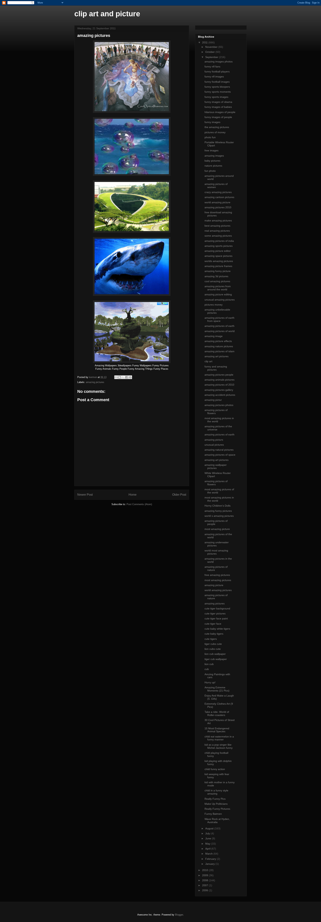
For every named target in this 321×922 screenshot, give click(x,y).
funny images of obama (218, 101)
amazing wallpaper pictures (216, 466)
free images (211, 150)
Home (133, 494)
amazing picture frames (218, 266)
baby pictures (212, 160)
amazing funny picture (218, 271)
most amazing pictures (218, 580)
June (208, 838)
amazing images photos (219, 61)
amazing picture (214, 585)
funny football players (217, 71)
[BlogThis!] (119, 377)
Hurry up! (210, 682)
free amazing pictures (217, 574)
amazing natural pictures (219, 449)
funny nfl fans (212, 66)
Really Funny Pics (215, 798)
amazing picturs (214, 439)
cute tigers (211, 638)
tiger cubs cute (213, 643)
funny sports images (216, 96)
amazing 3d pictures (216, 276)
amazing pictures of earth (219, 325)
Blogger (179, 914)
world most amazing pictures (216, 552)
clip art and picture (107, 14)
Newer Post (85, 494)
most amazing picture (217, 529)
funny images (212, 122)
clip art (208, 361)
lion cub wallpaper (215, 653)
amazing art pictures (216, 356)
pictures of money (215, 132)
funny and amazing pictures (216, 368)
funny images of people (218, 117)
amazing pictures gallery (219, 389)
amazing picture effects (218, 341)
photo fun (210, 137)
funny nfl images (214, 76)
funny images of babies (218, 106)
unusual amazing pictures (220, 299)
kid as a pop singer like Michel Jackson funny (219, 746)
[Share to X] (123, 377)
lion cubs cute (213, 648)
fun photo (210, 170)
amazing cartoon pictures (219, 197)
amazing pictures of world (220, 331)
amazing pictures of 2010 (219, 384)
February (211, 858)
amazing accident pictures (220, 394)
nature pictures (213, 165)
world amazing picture (217, 202)
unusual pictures (214, 444)
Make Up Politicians (216, 803)
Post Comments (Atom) (139, 504)
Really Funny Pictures (217, 808)
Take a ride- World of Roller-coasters (217, 713)
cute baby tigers (214, 633)
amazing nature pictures (219, 346)
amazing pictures (95, 382)
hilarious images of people (220, 112)
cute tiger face (213, 623)
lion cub (209, 664)
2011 (205, 42)
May (208, 843)
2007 (205, 885)
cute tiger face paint (216, 618)
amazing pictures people (219, 374)
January (210, 863)
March (209, 853)
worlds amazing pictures (219, 261)
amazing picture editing (218, 294)
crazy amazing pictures (218, 192)
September (212, 57)
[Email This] (116, 377)
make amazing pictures (218, 220)
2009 (205, 875)
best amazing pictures (217, 225)
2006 (205, 890)
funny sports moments (218, 91)
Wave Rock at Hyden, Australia (217, 820)
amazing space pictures (218, 255)
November (211, 46)
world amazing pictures (218, 590)
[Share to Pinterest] (130, 377)
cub (207, 669)
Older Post (179, 494)
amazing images (214, 155)
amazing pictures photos (219, 405)
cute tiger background (217, 608)
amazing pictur (213, 399)
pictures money (214, 304)
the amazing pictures (217, 127)
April (208, 848)
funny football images (217, 81)
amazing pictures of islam (219, 351)
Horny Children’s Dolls (218, 505)
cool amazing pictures (217, 281)
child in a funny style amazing (216, 792)
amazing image (214, 336)
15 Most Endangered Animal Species (217, 730)
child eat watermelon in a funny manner (219, 738)
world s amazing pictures (219, 515)
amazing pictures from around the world (218, 288)
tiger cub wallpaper (216, 659)
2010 (205, 870)
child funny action (215, 769)
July (208, 833)
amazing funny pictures (218, 510)
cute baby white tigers (217, 628)
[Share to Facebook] (127, 377)
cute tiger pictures (215, 613)
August (209, 828)
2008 (205, 880)
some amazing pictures (218, 235)
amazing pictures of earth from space (219, 319)
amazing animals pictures (219, 379)
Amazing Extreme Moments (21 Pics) (217, 689)
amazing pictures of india (219, 240)
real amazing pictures (217, 230)
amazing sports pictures (219, 245)
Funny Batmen (213, 813)
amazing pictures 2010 (218, 207)
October (210, 51)
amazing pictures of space (220, 454)
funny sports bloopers (217, 86)
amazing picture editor (218, 250)
